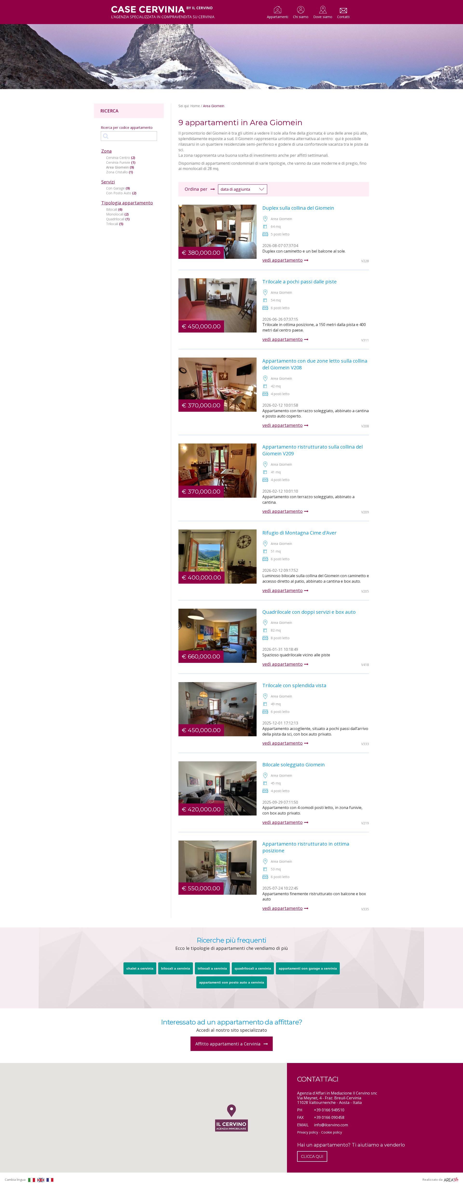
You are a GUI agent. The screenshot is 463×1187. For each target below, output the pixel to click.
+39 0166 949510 (329, 1110)
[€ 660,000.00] (217, 635)
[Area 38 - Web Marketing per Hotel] (451, 1179)
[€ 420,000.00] (217, 788)
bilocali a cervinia (175, 968)
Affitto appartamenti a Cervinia (228, 1044)
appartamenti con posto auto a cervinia (231, 982)
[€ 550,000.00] (217, 867)
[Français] (50, 1180)
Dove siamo (322, 16)
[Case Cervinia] (163, 12)
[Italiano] (31, 1180)
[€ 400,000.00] (217, 556)
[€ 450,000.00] (217, 305)
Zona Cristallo (119, 172)
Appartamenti (277, 16)
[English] (40, 1180)
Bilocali (114, 209)
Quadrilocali (117, 219)
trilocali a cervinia (212, 968)
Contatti (343, 16)
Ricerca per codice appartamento (127, 127)
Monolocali (117, 214)
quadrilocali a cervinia (253, 968)
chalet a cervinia (139, 968)
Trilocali (114, 224)
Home (195, 106)
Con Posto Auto (121, 193)
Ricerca (109, 111)
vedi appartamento (282, 260)
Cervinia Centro (120, 157)
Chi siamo (300, 16)
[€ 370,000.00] (217, 384)
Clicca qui (312, 1156)
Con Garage (118, 188)
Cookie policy (331, 1132)
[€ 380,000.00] (217, 231)
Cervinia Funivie (120, 162)
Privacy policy (307, 1132)
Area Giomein (120, 167)
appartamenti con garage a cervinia (308, 968)
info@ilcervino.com (331, 1125)
